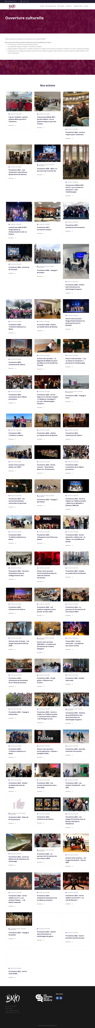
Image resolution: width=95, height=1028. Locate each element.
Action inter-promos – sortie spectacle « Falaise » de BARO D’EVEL (47, 751)
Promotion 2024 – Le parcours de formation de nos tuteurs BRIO (75, 609)
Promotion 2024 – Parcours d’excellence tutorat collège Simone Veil (19, 573)
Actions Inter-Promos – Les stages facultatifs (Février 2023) (19, 643)
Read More (11, 125)
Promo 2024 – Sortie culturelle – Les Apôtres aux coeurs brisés (74, 643)
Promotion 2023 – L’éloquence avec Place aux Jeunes (47, 537)
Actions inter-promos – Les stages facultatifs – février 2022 (76, 860)
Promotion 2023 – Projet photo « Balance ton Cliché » (46, 680)
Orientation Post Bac (16, 567)
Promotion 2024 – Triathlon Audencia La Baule (17, 537)
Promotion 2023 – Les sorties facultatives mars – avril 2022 (47, 785)
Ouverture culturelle (15, 113)
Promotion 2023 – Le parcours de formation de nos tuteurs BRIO (47, 856)
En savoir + (69, 6)
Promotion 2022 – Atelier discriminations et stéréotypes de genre (46, 934)
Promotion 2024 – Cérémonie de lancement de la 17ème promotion (18, 680)
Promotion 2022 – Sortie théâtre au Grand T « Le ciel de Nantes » (75, 898)
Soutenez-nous (78, 6)
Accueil (42, 6)
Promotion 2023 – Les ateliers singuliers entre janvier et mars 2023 (46, 609)
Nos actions (61, 6)
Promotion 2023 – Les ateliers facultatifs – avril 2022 (75, 785)
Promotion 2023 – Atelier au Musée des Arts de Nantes (18, 785)
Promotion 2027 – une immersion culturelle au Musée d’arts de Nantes (18, 172)
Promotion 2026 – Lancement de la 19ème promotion (18, 397)
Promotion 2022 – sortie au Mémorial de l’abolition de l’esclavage (19, 859)
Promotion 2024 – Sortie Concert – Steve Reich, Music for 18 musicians (46, 467)
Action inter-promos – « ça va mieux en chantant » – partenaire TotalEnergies (76, 360)
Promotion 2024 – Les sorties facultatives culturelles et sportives (17, 501)
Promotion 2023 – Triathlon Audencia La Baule (17, 751)
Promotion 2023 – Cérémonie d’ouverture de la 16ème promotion (47, 898)
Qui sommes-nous (51, 6)
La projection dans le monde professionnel (45, 165)
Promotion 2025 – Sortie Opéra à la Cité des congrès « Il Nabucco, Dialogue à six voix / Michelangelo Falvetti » (47, 399)
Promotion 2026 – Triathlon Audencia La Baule (17, 327)
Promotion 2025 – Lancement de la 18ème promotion (75, 467)
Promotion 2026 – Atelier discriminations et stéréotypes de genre (75, 287)
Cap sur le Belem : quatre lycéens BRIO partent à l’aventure (18, 119)
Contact (86, 6)
